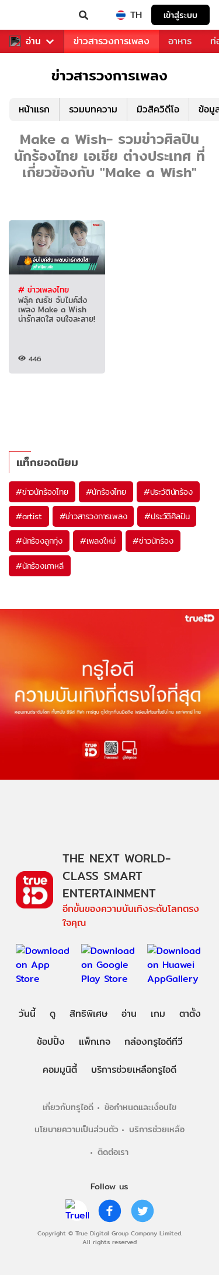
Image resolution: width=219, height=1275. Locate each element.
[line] (77, 1211)
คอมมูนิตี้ (60, 1069)
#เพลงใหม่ (97, 540)
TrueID (32, 15)
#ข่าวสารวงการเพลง (93, 516)
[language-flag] (121, 15)
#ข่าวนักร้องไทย (42, 491)
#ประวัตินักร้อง (168, 491)
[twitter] (142, 1211)
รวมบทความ (93, 109)
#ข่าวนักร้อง (153, 540)
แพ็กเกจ (94, 1041)
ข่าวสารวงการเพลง (112, 41)
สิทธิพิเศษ (88, 1013)
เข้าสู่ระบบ (180, 15)
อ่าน (33, 41)
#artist (29, 516)
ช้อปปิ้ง (51, 1041)
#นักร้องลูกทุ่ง (39, 540)
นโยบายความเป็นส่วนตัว (76, 1129)
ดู (52, 1013)
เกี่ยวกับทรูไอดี (68, 1107)
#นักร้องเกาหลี (40, 565)
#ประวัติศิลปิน (166, 516)
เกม (158, 1013)
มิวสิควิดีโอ (158, 109)
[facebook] (109, 1211)
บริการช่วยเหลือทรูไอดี (133, 1069)
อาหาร (180, 41)
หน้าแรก (34, 109)
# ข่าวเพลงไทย (43, 289)
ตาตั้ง (190, 1013)
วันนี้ (27, 1013)
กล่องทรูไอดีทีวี (153, 1041)
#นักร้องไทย (106, 491)
